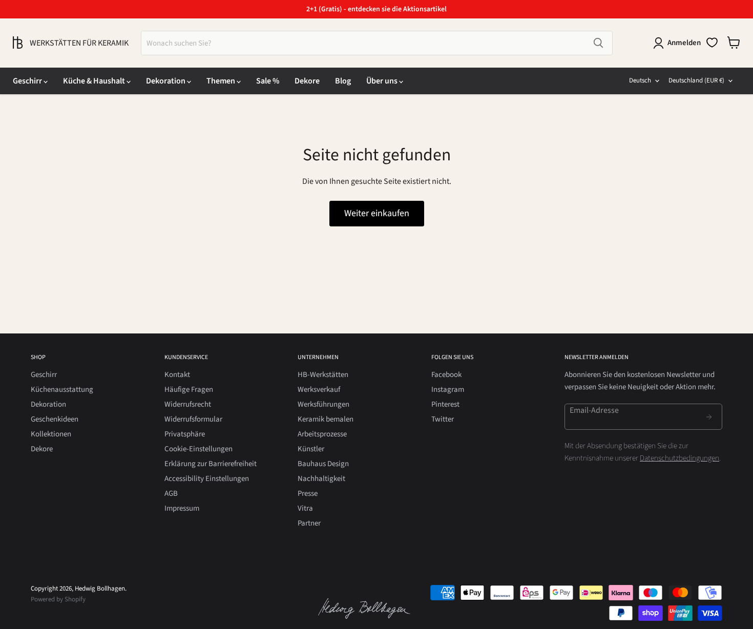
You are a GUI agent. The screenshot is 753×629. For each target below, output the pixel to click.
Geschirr (28, 81)
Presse (308, 493)
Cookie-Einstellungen (198, 449)
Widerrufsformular (193, 419)
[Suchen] (598, 43)
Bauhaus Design (323, 463)
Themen (221, 81)
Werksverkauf (319, 389)
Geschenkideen (54, 419)
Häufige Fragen (188, 389)
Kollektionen (51, 434)
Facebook (446, 374)
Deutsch (640, 80)
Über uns (382, 81)
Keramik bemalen (325, 419)
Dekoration (166, 81)
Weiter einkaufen (376, 213)
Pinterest (445, 404)
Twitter (442, 419)
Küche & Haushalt (95, 81)
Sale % (267, 81)
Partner (309, 523)
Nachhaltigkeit (321, 478)
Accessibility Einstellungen (206, 478)
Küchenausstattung (62, 389)
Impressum (181, 508)
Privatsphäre (184, 434)
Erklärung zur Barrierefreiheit (210, 463)
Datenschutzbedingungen (679, 458)
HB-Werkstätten (323, 374)
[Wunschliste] (712, 42)
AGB (171, 493)
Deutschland (696, 80)
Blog (343, 81)
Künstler (311, 449)
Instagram (447, 389)
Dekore (307, 81)
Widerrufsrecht (187, 404)
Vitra (305, 508)
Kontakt (177, 374)
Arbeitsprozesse (322, 434)
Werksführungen (323, 404)
